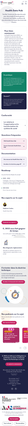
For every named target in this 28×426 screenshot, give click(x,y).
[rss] (16, 389)
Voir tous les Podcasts (9, 322)
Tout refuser (7, 423)
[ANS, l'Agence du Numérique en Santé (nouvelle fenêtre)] (14, 408)
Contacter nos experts (9, 222)
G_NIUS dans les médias (14, 383)
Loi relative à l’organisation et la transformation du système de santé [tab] (11, 125)
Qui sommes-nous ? (14, 378)
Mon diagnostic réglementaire (12, 248)
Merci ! (14, 385)
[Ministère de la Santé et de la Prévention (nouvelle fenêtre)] (14, 400)
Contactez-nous (14, 382)
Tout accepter (14, 419)
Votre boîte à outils (14, 380)
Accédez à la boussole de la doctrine (13, 281)
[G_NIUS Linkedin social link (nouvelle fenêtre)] (12, 389)
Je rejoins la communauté (14, 364)
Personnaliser (20, 423)
